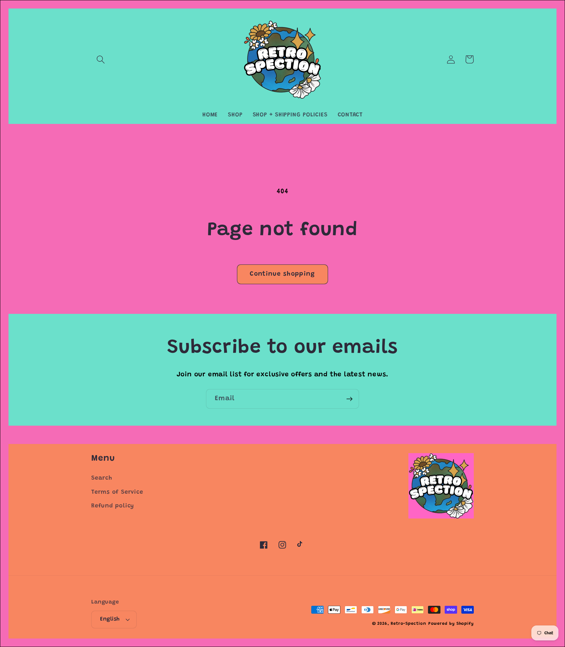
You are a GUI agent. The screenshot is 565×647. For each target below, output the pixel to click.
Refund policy (112, 506)
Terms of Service (117, 492)
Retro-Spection (408, 623)
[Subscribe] (349, 399)
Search (101, 478)
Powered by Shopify (451, 623)
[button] (100, 59)
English (110, 619)
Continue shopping (282, 274)
